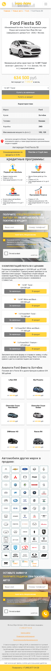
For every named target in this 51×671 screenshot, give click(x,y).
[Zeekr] (44, 547)
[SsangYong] (25, 500)
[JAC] (34, 516)
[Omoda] (15, 524)
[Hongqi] (25, 539)
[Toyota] (44, 477)
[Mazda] (25, 477)
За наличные (15, 291)
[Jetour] (15, 539)
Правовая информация (25, 636)
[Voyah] (44, 539)
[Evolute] (34, 539)
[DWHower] (15, 516)
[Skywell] (15, 547)
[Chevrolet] (15, 469)
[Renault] (44, 469)
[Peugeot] (44, 485)
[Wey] (25, 563)
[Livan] (34, 532)
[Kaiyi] (6, 532)
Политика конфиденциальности (25, 640)
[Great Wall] (34, 563)
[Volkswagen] (15, 485)
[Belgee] (6, 563)
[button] (19, 285)
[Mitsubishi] (15, 477)
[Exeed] (25, 524)
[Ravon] (34, 508)
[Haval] (34, 485)
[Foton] (25, 516)
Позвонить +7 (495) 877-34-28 (25, 668)
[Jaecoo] (25, 532)
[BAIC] (15, 532)
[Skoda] (25, 485)
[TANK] (6, 539)
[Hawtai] (34, 524)
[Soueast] (25, 547)
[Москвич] (44, 524)
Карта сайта (25, 633)
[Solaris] (25, 555)
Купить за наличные (25, 92)
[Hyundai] (6, 477)
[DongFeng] (44, 508)
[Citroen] (6, 469)
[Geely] (25, 492)
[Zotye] (6, 500)
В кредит (36, 291)
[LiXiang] (6, 555)
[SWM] (34, 547)
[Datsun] (25, 508)
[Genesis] (44, 516)
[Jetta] (6, 547)
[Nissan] (34, 469)
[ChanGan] (34, 492)
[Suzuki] (34, 500)
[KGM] (34, 555)
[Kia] (15, 508)
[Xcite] (15, 555)
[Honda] (6, 516)
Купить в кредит (25, 97)
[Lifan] (15, 492)
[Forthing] (44, 532)
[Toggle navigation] (45, 4)
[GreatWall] (6, 492)
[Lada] (34, 477)
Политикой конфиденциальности (21, 245)
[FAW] (15, 500)
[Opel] (6, 485)
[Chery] (6, 508)
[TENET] (15, 563)
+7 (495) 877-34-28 (25, 628)
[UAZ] (44, 500)
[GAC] (6, 524)
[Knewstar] (44, 555)
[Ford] (25, 469)
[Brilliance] (44, 492)
